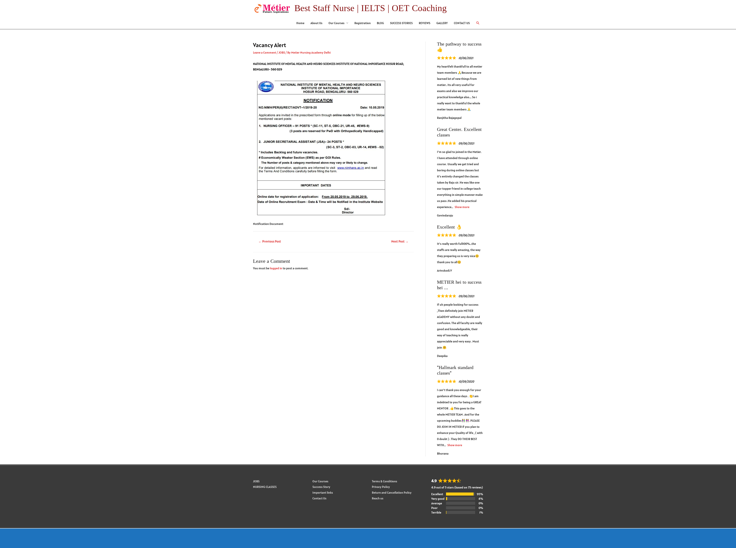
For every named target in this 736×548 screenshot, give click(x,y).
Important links (322, 492)
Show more (462, 207)
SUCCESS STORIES (401, 23)
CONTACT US (462, 23)
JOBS (281, 52)
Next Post (399, 241)
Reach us (377, 498)
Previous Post (269, 241)
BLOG (380, 23)
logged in (276, 268)
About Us (316, 23)
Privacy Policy (381, 487)
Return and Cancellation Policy (392, 492)
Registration (362, 23)
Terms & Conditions (384, 481)
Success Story (321, 487)
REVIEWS (424, 23)
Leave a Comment (264, 52)
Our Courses (336, 23)
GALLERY (442, 23)
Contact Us (319, 498)
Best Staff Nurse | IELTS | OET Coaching (370, 8)
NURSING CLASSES (265, 487)
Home (300, 23)
